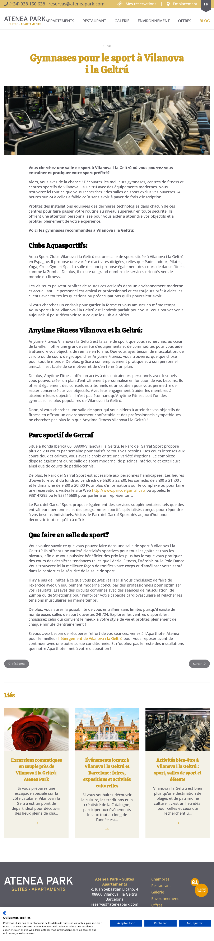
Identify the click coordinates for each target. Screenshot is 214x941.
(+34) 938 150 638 (27, 4)
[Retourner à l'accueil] (25, 21)
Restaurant (94, 20)
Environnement (154, 20)
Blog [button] (205, 20)
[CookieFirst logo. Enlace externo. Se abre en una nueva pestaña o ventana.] (4, 913)
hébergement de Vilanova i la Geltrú (90, 638)
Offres (184, 20)
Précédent (18, 664)
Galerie (122, 20)
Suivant (198, 664)
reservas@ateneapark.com (76, 4)
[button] (182, 3)
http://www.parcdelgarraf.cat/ (118, 490)
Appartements (60, 20)
